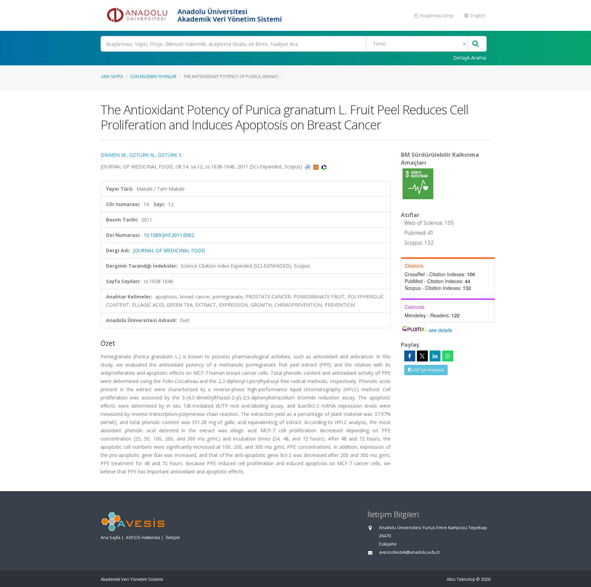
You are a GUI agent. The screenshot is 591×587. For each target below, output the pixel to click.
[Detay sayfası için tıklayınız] (418, 183)
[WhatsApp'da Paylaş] (447, 355)
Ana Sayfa (112, 76)
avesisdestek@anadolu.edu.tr (409, 552)
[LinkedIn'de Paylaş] (435, 355)
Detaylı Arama (469, 57)
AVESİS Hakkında (143, 537)
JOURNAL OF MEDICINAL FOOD (169, 250)
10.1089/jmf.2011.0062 (169, 235)
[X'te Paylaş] (422, 355)
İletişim (173, 537)
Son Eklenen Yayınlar (153, 76)
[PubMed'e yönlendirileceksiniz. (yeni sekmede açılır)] (308, 166)
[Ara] (475, 44)
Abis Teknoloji (461, 579)
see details (440, 330)
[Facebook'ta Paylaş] (409, 355)
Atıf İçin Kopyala (428, 370)
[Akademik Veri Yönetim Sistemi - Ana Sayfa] (138, 15)
